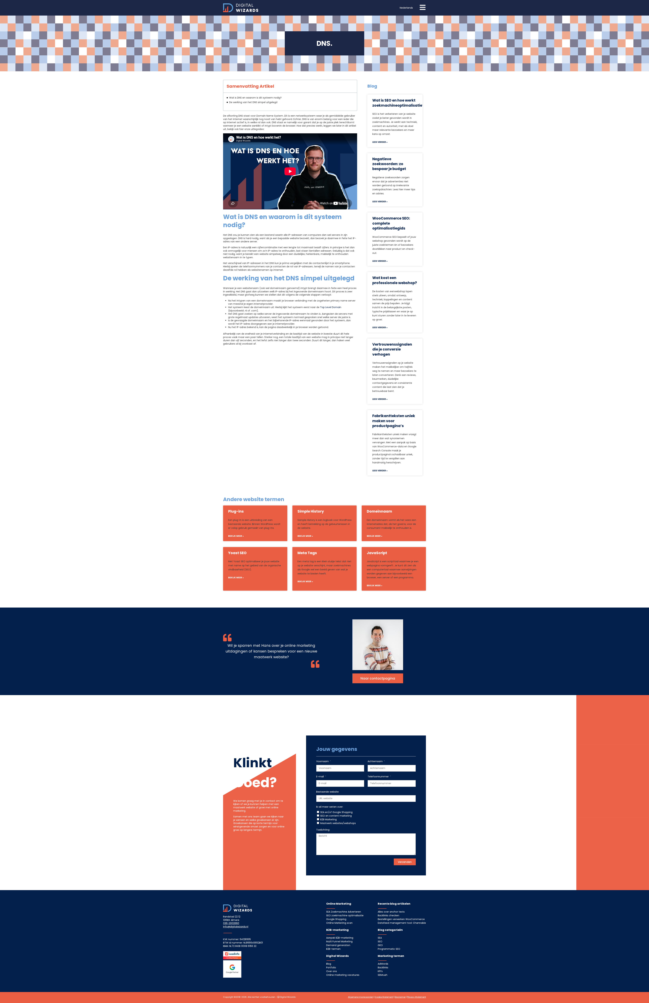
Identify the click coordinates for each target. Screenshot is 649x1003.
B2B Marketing (328, 819)
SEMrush (382, 975)
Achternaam (375, 761)
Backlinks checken (388, 915)
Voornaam (322, 761)
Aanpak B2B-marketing (339, 937)
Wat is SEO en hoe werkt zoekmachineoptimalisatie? (398, 103)
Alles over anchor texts (391, 911)
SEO (380, 941)
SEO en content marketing (336, 815)
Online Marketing (338, 904)
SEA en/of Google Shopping (336, 812)
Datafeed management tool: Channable (402, 923)
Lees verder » (380, 142)
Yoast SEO (237, 552)
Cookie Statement (384, 997)
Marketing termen (391, 956)
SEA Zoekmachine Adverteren (343, 911)
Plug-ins (236, 511)
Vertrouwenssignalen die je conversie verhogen (392, 349)
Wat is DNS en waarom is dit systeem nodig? (255, 97)
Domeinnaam (379, 511)
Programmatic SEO (389, 949)
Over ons (331, 971)
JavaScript (377, 552)
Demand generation (338, 945)
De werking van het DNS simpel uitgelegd (253, 102)
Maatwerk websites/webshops (338, 823)
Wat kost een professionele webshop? (394, 280)
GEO (380, 945)
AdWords (383, 963)
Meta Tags (307, 552)
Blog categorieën (390, 930)
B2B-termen (333, 949)
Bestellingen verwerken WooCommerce (401, 919)
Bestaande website (327, 791)
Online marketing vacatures (342, 975)
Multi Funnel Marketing (339, 941)
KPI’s (380, 971)
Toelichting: (323, 829)
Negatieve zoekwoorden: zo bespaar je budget (389, 163)
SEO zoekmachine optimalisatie (345, 915)
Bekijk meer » (236, 536)
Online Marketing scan (339, 923)
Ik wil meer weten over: (329, 806)
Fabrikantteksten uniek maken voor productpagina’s (393, 420)
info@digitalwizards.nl (235, 926)
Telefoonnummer (378, 776)
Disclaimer (400, 997)
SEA (380, 937)
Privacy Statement (416, 997)
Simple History (310, 511)
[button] (406, 7)
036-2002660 (231, 923)
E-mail (320, 776)
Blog (328, 963)
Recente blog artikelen (394, 904)
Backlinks (383, 967)
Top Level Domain (330, 307)
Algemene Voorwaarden (360, 997)
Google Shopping (336, 919)
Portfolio (331, 967)
